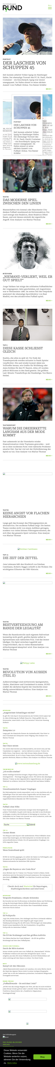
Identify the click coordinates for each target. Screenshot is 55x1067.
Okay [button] (42, 1057)
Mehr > (49, 89)
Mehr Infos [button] (12, 1063)
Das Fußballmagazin (9, 4)
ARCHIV (6, 1044)
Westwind (28, 886)
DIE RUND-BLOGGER (12, 1042)
